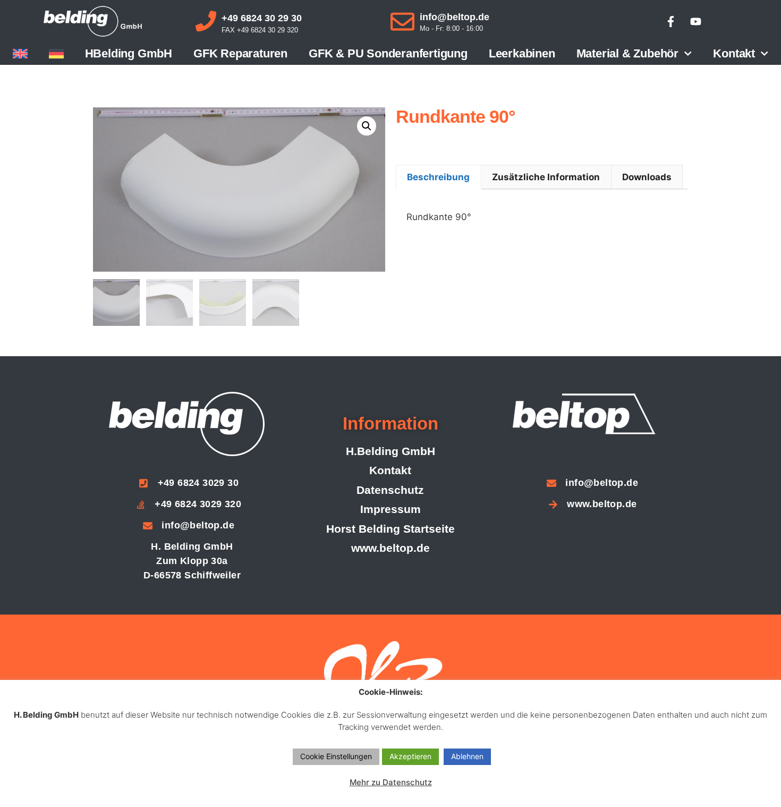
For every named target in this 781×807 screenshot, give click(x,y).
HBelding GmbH (128, 53)
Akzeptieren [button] (410, 756)
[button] (366, 126)
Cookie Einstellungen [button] (336, 756)
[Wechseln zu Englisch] (20, 54)
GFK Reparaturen (240, 53)
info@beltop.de (454, 17)
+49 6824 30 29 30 (262, 18)
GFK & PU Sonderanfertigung (388, 53)
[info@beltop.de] (402, 21)
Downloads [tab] (647, 177)
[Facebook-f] (671, 21)
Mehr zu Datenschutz (391, 782)
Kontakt (734, 53)
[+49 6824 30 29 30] (206, 21)
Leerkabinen (522, 53)
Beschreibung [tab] (438, 177)
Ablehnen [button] (467, 756)
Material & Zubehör (627, 53)
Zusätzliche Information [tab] (546, 177)
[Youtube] (696, 21)
